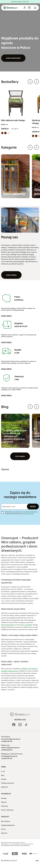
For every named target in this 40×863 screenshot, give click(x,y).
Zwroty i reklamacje (7, 810)
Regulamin (4, 787)
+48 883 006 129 (6, 750)
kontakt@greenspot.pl (9, 756)
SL (11, 861)
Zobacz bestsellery (13, 58)
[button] (30, 81)
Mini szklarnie (5, 821)
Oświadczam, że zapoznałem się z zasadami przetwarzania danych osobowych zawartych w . (21, 512)
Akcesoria (4, 833)
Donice (3, 829)
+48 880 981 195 (6, 741)
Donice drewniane (7, 625)
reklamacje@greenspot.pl (10, 747)
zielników (24, 668)
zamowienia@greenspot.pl (10, 739)
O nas (3, 771)
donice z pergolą (26, 625)
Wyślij (33, 506)
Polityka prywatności (7, 783)
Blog (2, 775)
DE (5, 861)
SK (14, 861)
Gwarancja (4, 806)
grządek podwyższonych (10, 671)
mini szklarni (32, 668)
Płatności (4, 802)
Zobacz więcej (11, 275)
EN (2, 861)
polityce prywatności (28, 513)
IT (16, 861)
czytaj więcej (20, 456)
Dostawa (4, 798)
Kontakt (3, 779)
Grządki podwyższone (8, 825)
